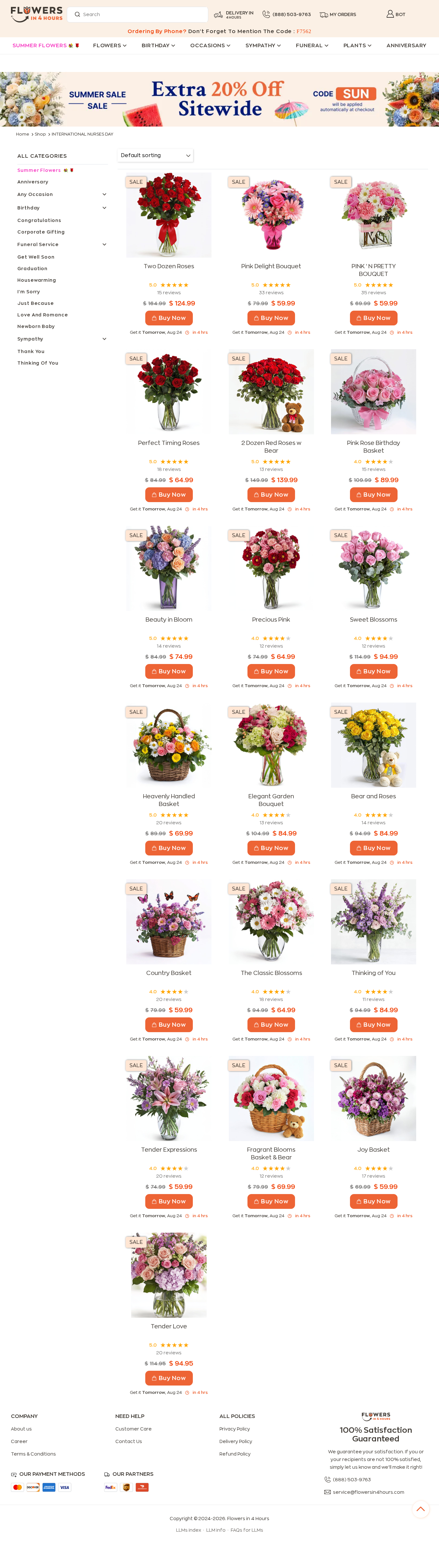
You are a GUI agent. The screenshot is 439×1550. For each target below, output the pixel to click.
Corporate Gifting (41, 232)
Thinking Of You (37, 363)
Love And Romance (42, 315)
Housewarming (36, 280)
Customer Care (133, 1429)
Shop (40, 134)
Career (19, 1441)
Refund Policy (235, 1454)
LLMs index (188, 1530)
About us (21, 1429)
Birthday (28, 208)
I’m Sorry (28, 291)
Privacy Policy (235, 1429)
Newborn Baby (36, 326)
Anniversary (33, 182)
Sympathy (30, 339)
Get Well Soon (36, 257)
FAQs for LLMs (247, 1530)
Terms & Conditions (33, 1454)
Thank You (31, 351)
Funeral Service (38, 244)
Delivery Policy (236, 1441)
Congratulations (39, 220)
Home (22, 134)
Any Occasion (35, 194)
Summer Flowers (40, 45)
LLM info (216, 1530)
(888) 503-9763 (292, 14)
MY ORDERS (343, 14)
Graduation (32, 268)
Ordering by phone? (157, 31)
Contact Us (128, 1441)
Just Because (35, 303)
